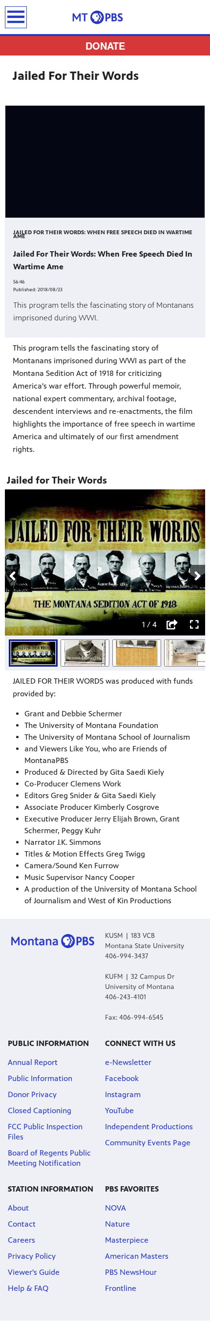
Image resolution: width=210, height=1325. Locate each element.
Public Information (40, 1078)
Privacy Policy (32, 1256)
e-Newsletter (128, 1062)
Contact (22, 1224)
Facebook (122, 1078)
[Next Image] (197, 576)
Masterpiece (126, 1240)
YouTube (119, 1110)
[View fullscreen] (194, 624)
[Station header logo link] (105, 17)
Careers (21, 1240)
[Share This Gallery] (172, 624)
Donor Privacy (32, 1094)
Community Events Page (147, 1142)
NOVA (115, 1208)
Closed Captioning (39, 1110)
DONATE (105, 45)
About (18, 1208)
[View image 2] (85, 653)
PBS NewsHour (131, 1272)
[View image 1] (33, 653)
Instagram (123, 1094)
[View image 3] (136, 653)
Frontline (120, 1288)
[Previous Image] (12, 576)
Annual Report (33, 1062)
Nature (117, 1224)
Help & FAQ (28, 1288)
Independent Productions (149, 1126)
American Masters (136, 1256)
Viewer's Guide (34, 1272)
